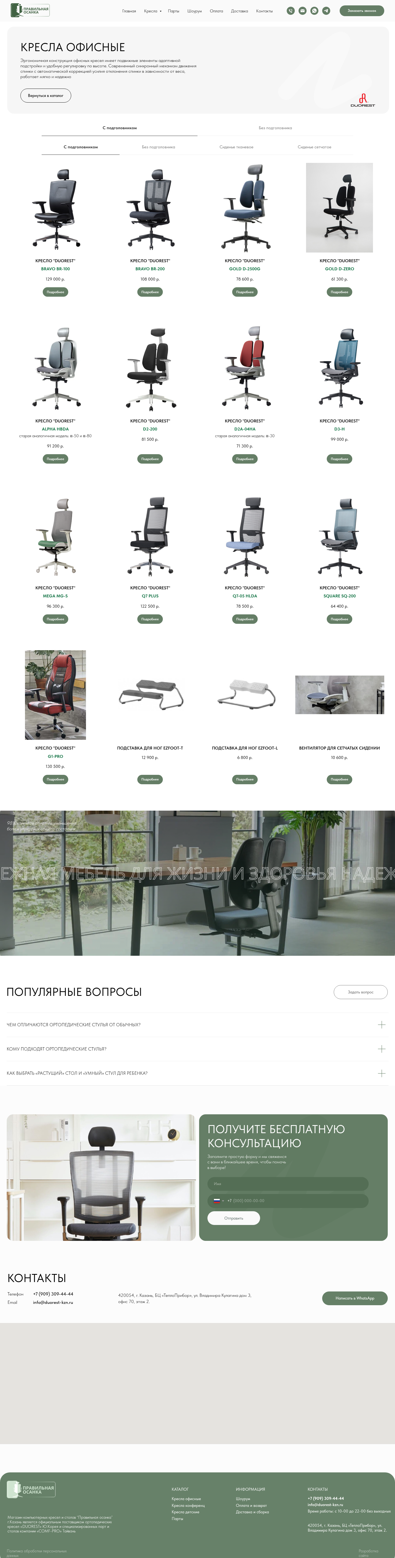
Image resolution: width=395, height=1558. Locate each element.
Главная (129, 10)
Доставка (239, 10)
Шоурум (194, 10)
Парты (173, 10)
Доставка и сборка (252, 1512)
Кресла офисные (186, 1498)
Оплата (216, 10)
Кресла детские (185, 1512)
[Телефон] (291, 11)
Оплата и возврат (251, 1505)
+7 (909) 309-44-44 (53, 1294)
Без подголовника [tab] (275, 127)
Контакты (264, 10)
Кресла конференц (188, 1505)
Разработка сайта (368, 1553)
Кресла (151, 10)
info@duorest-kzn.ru (53, 1302)
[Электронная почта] (303, 11)
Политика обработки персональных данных (37, 1553)
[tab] (236, 149)
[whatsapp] (314, 11)
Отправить (233, 1218)
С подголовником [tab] (120, 127)
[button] (362, 10)
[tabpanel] (197, 484)
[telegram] (326, 11)
